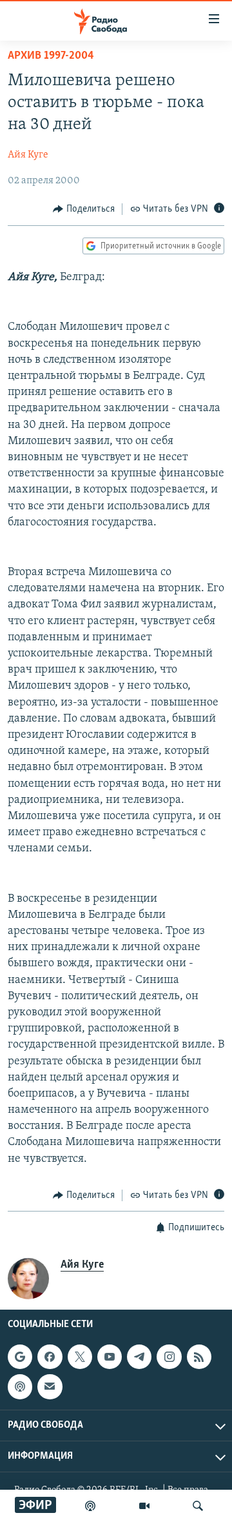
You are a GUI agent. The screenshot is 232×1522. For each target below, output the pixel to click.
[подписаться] (49, 1387)
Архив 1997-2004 (51, 56)
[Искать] (198, 1506)
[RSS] (199, 1356)
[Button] (84, 209)
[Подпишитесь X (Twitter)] (80, 1356)
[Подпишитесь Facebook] (49, 1356)
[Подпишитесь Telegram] (139, 1356)
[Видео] (144, 1506)
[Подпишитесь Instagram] (169, 1356)
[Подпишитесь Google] (20, 1356)
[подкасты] (90, 1506)
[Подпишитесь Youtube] (109, 1356)
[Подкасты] (20, 1387)
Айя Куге (28, 155)
